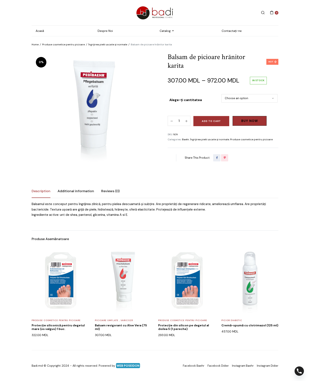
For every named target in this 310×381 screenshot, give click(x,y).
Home (35, 44)
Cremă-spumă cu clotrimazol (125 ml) (249, 325)
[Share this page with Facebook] (216, 157)
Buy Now (249, 121)
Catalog (165, 31)
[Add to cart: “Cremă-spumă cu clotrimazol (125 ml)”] (272, 264)
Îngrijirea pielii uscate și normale (107, 44)
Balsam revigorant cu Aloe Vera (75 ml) (121, 327)
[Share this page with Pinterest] (224, 157)
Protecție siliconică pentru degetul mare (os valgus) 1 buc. (58, 327)
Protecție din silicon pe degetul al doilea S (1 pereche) (183, 327)
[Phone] (299, 371)
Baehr (185, 139)
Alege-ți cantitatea (185, 100)
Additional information (76, 191)
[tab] (41, 191)
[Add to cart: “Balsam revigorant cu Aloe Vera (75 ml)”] (146, 264)
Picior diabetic (231, 320)
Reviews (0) (110, 191)
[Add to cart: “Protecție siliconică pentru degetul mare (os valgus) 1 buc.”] (82, 264)
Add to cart (211, 121)
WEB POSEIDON (128, 365)
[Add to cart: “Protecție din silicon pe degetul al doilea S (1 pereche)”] (209, 264)
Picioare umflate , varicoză (114, 320)
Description (41, 191)
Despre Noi (105, 31)
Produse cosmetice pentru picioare (63, 44)
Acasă (40, 31)
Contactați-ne (232, 31)
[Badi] (155, 13)
